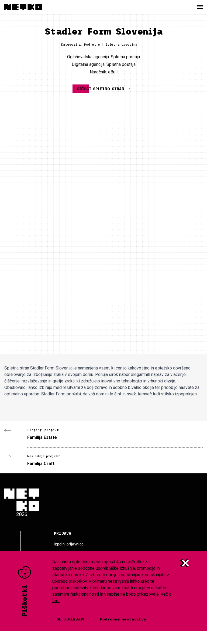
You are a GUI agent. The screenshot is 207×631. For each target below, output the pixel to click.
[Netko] (23, 7)
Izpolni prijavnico (69, 544)
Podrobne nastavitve (123, 619)
